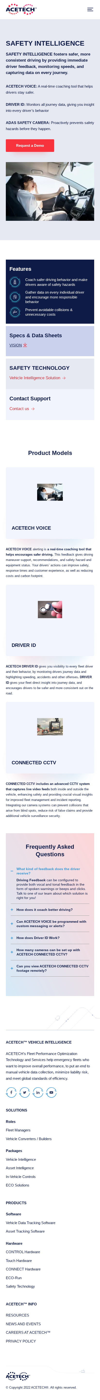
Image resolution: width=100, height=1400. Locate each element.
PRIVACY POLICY (21, 1341)
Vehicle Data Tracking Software (30, 1223)
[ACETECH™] (21, 10)
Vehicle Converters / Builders (29, 1139)
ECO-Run (14, 1278)
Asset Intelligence (20, 1168)
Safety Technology (20, 1286)
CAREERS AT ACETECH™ (28, 1332)
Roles (11, 1122)
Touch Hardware (19, 1261)
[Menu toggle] (90, 9)
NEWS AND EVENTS (23, 1324)
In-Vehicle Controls (21, 1177)
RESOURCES (17, 1315)
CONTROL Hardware (23, 1252)
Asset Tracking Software (25, 1231)
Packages (14, 1151)
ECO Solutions (17, 1185)
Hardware (14, 1243)
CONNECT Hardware (23, 1269)
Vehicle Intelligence (21, 1159)
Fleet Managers (18, 1130)
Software (13, 1214)
